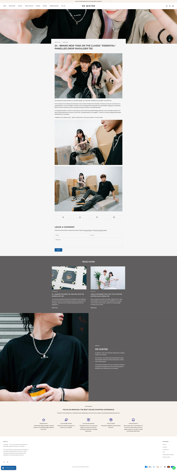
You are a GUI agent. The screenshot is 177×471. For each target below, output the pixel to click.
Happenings (55, 291)
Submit (58, 250)
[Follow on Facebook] (4, 462)
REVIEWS (45, 5)
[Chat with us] (174, 468)
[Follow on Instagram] (7, 462)
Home (4, 5)
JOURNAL (38, 5)
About (164, 444)
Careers (165, 447)
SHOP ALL (20, 5)
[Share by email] (114, 217)
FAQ (164, 452)
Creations (65, 42)
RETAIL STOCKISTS (29, 5)
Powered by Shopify (84, 466)
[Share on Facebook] (63, 217)
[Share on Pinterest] (97, 217)
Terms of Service (98, 230)
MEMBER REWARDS (54, 5)
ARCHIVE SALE (12, 5)
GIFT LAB (63, 5)
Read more (55, 307)
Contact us (166, 449)
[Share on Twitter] (80, 217)
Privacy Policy (87, 230)
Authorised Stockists (168, 454)
